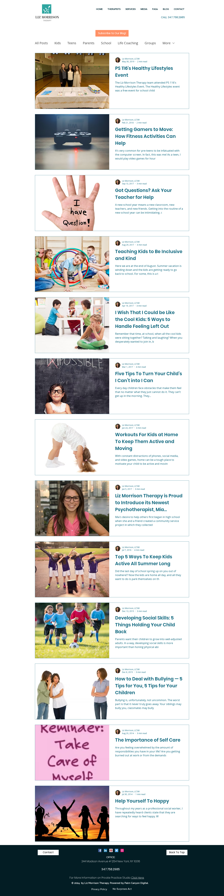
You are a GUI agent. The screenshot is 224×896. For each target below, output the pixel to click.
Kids (57, 43)
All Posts (41, 43)
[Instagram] (122, 850)
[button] (130, 9)
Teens (71, 43)
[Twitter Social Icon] (116, 850)
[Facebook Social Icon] (100, 850)
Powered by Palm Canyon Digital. (129, 883)
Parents (88, 43)
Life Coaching (128, 43)
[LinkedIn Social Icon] (105, 850)
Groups (150, 43)
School (106, 43)
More (167, 43)
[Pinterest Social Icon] (111, 850)
